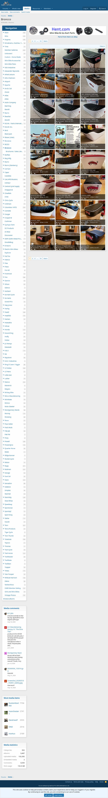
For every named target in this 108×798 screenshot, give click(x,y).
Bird (6, 130)
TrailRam (8, 564)
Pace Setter (9, 424)
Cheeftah (8, 193)
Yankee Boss (9, 585)
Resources (36, 8)
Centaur (7, 183)
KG (6, 354)
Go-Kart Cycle (10, 295)
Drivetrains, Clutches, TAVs (14, 43)
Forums (5, 8)
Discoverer (9, 235)
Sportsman (9, 508)
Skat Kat (8, 494)
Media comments (11, 608)
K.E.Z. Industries (10, 361)
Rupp (7, 466)
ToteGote (8, 539)
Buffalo (7, 155)
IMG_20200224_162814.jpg (89, 94)
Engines (7, 39)
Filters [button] (102, 46)
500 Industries (10, 67)
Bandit (7, 109)
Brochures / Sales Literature (15, 151)
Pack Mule (8, 427)
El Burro (8, 246)
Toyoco (7, 543)
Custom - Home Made (13, 57)
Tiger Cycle (9, 532)
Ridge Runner (10, 455)
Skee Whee (9, 501)
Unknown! (8, 53)
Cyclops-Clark (10, 225)
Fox (6, 277)
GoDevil (8, 291)
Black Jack (8, 134)
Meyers (7, 389)
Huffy (7, 336)
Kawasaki (8, 347)
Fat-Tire (7, 256)
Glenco (7, 288)
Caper (7, 172)
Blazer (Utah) (9, 137)
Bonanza (8, 141)
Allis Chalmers (10, 78)
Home (101, 782)
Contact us (68, 782)
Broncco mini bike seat (88, 170)
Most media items (12, 698)
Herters (7, 319)
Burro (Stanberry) (11, 165)
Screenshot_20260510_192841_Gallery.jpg (15, 682)
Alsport (7, 81)
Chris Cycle (9, 200)
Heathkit (8, 315)
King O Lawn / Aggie (12, 364)
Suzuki (7, 522)
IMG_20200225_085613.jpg (64, 94)
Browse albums (9, 599)
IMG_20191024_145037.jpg (64, 119)
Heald (7, 312)
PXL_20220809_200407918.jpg (65, 69)
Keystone (8, 357)
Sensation (8, 483)
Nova (7, 420)
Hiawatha (8, 322)
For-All (7, 270)
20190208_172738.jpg (88, 145)
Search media (25, 12)
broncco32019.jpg (36, 170)
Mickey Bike (9, 392)
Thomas (8, 546)
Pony (6, 438)
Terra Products (10, 529)
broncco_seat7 (35, 221)
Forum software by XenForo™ (54, 785)
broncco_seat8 (85, 195)
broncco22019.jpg (61, 170)
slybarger (34, 70)
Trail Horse (9, 553)
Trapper (7, 567)
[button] (10, 8)
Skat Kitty (8, 497)
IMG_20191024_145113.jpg (39, 119)
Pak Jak (7, 431)
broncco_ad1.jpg (61, 145)
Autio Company (10, 102)
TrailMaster (9, 557)
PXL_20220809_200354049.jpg (90, 69)
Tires (6, 46)
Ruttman (8, 469)
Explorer (8, 253)
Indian (7, 340)
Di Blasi (7, 232)
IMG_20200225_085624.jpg (39, 94)
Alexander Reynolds (12, 71)
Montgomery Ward (14, 653)
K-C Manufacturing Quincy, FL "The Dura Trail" (15, 629)
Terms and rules (78, 782)
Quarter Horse (10, 448)
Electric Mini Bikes (11, 249)
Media (26, 8)
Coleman (8, 204)
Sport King (8, 515)
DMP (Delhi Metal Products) (14, 239)
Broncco (8, 148)
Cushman (8, 221)
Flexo (7, 267)
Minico (7, 403)
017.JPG (10, 613)
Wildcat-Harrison (11, 578)
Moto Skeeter (9, 406)
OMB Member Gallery (13, 588)
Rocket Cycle (9, 459)
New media (4, 12)
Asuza (7, 92)
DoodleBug (9, 242)
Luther (7, 378)
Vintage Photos (10, 595)
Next (45, 41)
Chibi (6, 197)
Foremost (8, 274)
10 (40, 41)
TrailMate (8, 560)
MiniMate (8, 399)
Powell (7, 441)
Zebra (7, 581)
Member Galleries (11, 50)
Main (6, 32)
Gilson (7, 284)
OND (11, 727)
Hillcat (7, 326)
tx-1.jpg (33, 69)
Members (47, 8)
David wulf (13, 720)
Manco (7, 382)
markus (12, 733)
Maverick (8, 385)
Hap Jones (8, 305)
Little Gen (8, 375)
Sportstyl (8, 511)
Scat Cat (7, 476)
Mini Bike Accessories (12, 60)
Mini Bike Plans (10, 64)
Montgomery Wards (12, 410)
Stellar (7, 518)
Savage (7, 473)
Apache (7, 85)
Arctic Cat (8, 88)
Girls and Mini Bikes (12, 592)
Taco (6, 525)
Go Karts (8, 298)
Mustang (8, 417)
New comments (15, 12)
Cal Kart (7, 169)
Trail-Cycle (8, 550)
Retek (7, 452)
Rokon (7, 462)
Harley (7, 309)
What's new (16, 8)
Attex (7, 99)
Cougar (7, 214)
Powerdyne (9, 445)
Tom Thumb (9, 536)
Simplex (8, 490)
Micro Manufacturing (12, 396)
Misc (6, 36)
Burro (7, 162)
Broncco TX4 (85, 246)
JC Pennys (8, 343)
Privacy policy (89, 782)
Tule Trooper (9, 574)
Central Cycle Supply (12, 186)
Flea (6, 263)
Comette (8, 211)
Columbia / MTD (11, 207)
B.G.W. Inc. (8, 127)
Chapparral (9, 190)
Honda (7, 329)
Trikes (7, 571)
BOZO (7, 144)
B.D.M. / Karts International (14, 123)
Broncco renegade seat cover (90, 221)
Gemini (7, 281)
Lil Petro (8, 371)
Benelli (7, 120)
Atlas (6, 95)
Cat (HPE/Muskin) (11, 179)
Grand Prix (9, 302)
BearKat (7, 116)
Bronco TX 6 (34, 145)
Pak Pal (7, 434)
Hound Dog (9, 333)
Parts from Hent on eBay (68, 37)
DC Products (9, 228)
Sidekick (8, 487)
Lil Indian (8, 368)
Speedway (8, 504)
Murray (7, 413)
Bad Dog (8, 106)
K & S (7, 350)
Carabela (8, 176)
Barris (7, 113)
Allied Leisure (10, 74)
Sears (7, 480)
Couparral (8, 218)
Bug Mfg (8, 158)
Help (96, 782)
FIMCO (7, 260)
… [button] (37, 41)
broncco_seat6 (60, 221)
